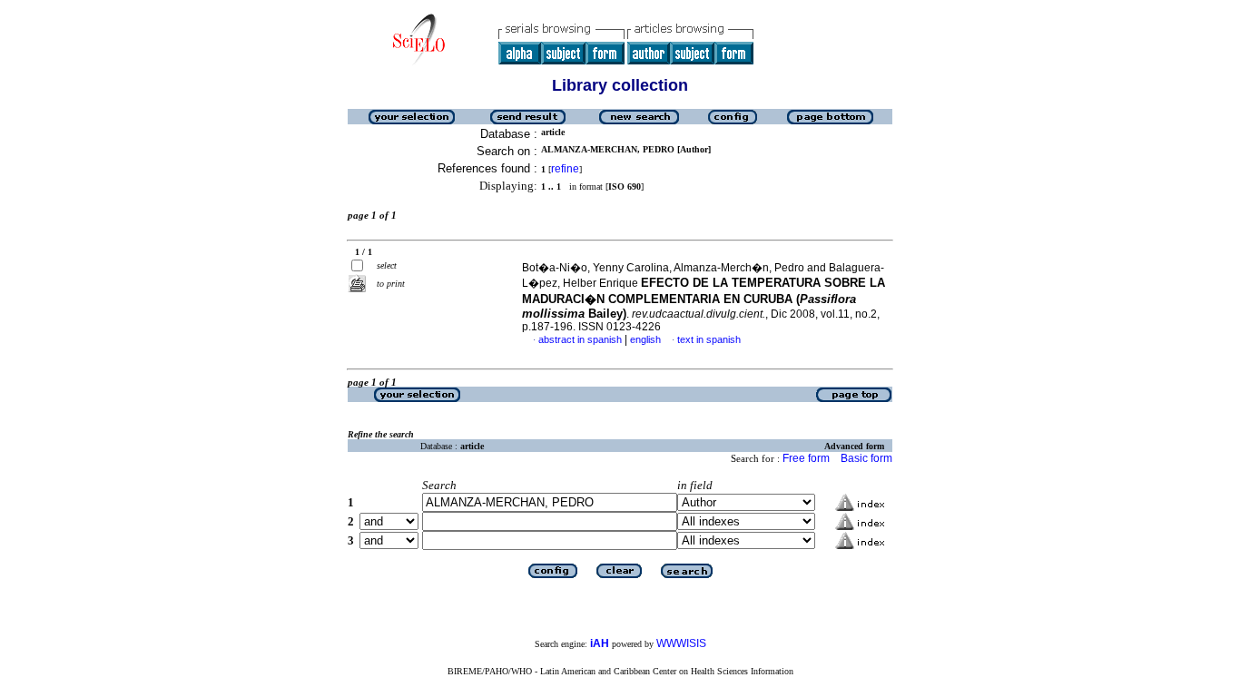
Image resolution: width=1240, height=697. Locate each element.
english (645, 339)
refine (565, 168)
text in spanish (709, 339)
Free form (806, 458)
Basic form (866, 458)
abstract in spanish (580, 339)
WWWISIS (681, 643)
